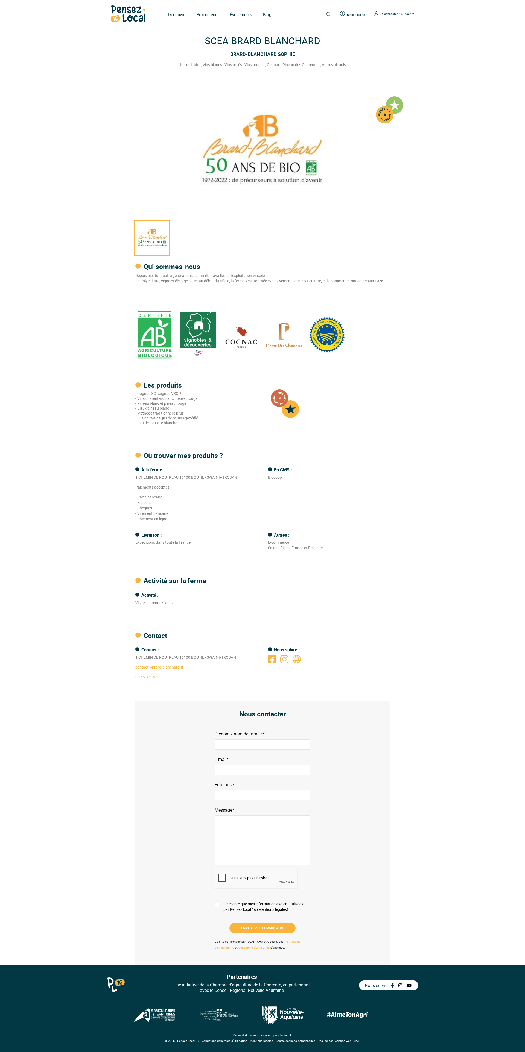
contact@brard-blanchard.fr (159, 667)
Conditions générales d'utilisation (224, 1041)
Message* (224, 810)
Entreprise (224, 785)
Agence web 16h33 (347, 1041)
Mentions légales (261, 1041)
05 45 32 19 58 (148, 676)
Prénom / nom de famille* (240, 734)
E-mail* (222, 759)
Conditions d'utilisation (254, 947)
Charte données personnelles (295, 1041)
